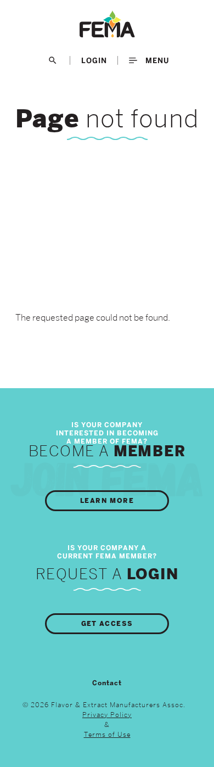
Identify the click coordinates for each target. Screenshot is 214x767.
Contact (107, 683)
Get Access (107, 624)
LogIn (94, 60)
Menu (156, 60)
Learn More (107, 501)
